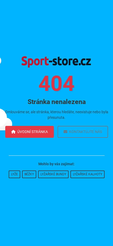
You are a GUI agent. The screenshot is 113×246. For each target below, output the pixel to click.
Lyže (14, 174)
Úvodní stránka (32, 132)
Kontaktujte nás (85, 132)
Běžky (29, 174)
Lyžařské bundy (53, 174)
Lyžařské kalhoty (87, 174)
